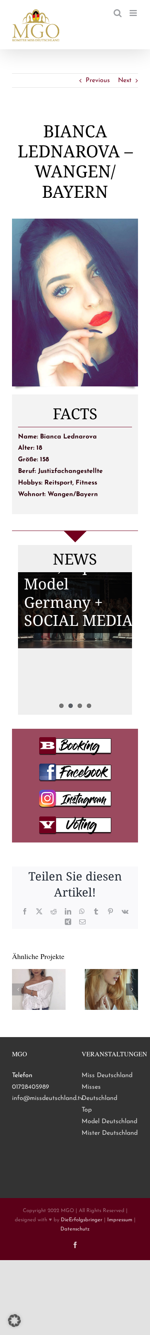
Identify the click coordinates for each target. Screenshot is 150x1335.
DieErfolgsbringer (81, 1219)
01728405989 (30, 1087)
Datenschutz (75, 1229)
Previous (98, 80)
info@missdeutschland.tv (47, 1098)
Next (125, 80)
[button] (18, 989)
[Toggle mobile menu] (134, 13)
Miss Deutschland (107, 1075)
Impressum (119, 1219)
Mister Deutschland (110, 1133)
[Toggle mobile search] (118, 13)
